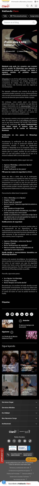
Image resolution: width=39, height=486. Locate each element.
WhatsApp (5, 79)
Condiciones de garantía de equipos (19, 470)
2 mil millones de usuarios (28, 120)
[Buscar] (27, 5)
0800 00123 (27, 455)
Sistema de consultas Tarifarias (19, 476)
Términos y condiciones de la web (19, 467)
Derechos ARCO (27, 473)
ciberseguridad (25, 106)
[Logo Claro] (6, 5)
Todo (5, 16)
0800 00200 (15, 455)
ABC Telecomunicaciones (18, 16)
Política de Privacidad (13, 473)
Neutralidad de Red (19, 479)
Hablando (10, 11)
